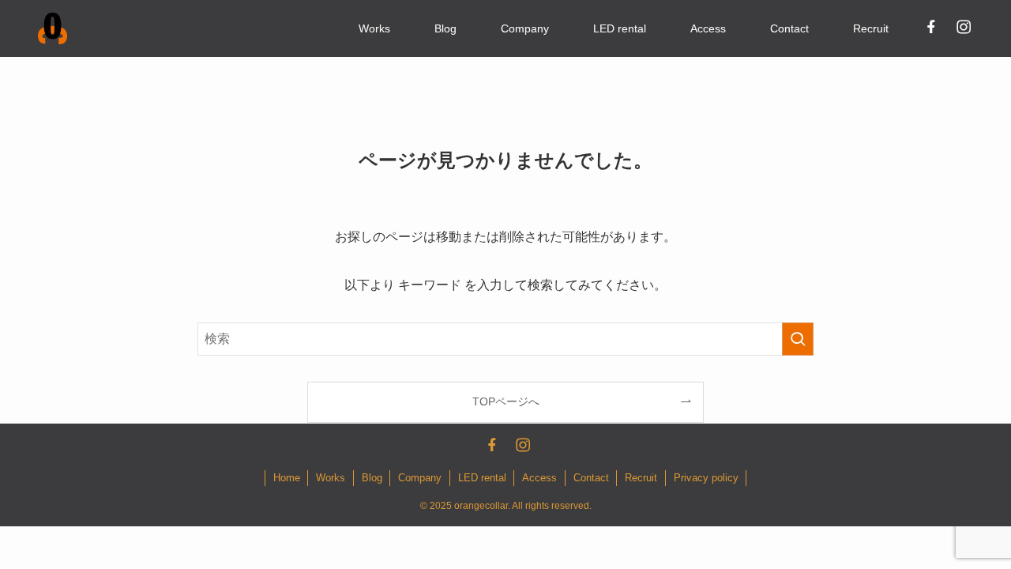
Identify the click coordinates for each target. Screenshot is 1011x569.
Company (420, 478)
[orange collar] (52, 28)
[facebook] (930, 26)
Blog (372, 478)
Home (286, 478)
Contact (591, 478)
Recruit (641, 478)
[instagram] (963, 26)
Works (330, 478)
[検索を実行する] (798, 339)
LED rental (482, 478)
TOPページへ (505, 401)
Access (539, 478)
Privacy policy (706, 478)
